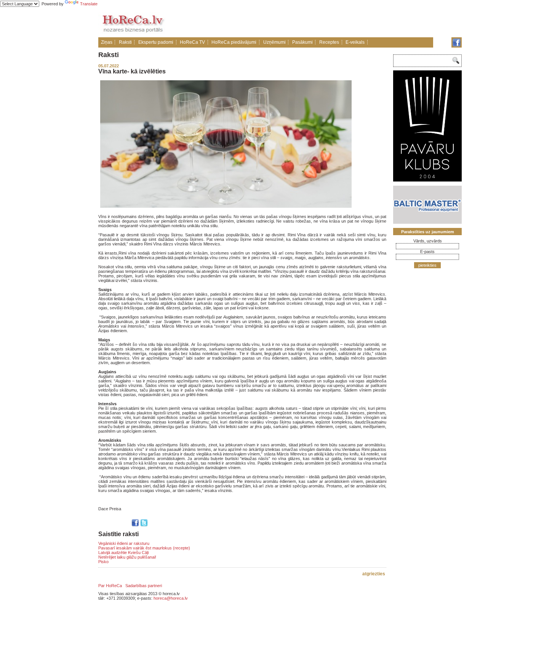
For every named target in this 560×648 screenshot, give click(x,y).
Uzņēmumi (274, 42)
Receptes (329, 42)
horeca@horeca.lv (171, 598)
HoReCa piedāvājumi (233, 42)
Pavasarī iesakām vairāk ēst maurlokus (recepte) (144, 548)
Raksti (125, 42)
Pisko (103, 561)
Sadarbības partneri (143, 585)
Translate (89, 4)
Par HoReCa (110, 585)
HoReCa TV (192, 42)
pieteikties (427, 265)
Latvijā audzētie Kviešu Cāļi (123, 552)
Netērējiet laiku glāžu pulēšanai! (127, 557)
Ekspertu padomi (155, 42)
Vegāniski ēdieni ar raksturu (123, 543)
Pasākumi (302, 42)
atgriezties (373, 573)
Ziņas (106, 42)
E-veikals (355, 42)
